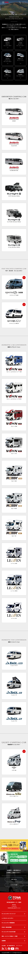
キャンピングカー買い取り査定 (8, 931)
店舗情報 (4, 940)
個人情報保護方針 (11, 945)
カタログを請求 (14, 885)
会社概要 (4, 945)
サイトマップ (19, 945)
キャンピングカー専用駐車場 (8, 922)
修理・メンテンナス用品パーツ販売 (9, 936)
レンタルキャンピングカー (8, 918)
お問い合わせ (14, 879)
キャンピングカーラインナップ (8, 913)
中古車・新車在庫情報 (7, 927)
